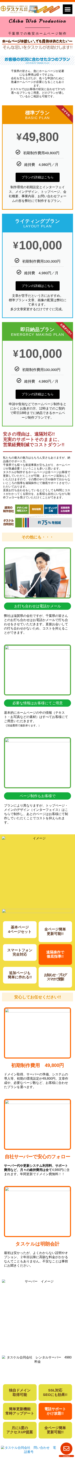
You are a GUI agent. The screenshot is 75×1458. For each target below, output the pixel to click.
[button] (67, 9)
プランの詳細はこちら (38, 177)
